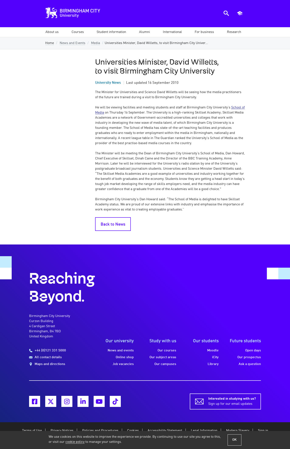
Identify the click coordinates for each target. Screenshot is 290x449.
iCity (215, 357)
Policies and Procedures (100, 430)
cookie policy (74, 442)
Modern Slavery (237, 430)
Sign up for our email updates (232, 401)
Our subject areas (162, 357)
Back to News (113, 224)
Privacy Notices (62, 430)
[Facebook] (34, 401)
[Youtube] (99, 401)
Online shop (125, 357)
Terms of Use (32, 430)
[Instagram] (66, 401)
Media (95, 43)
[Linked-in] (83, 401)
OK (234, 440)
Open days (253, 350)
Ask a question (250, 364)
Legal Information (204, 430)
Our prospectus (249, 357)
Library (213, 364)
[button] (52, 32)
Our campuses (165, 364)
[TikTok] (115, 401)
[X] (50, 401)
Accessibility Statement (165, 430)
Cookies (133, 430)
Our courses (167, 350)
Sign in (263, 430)
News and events (121, 350)
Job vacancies (123, 364)
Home (49, 43)
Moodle (213, 350)
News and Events (72, 43)
